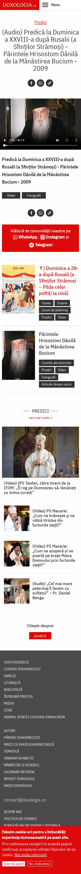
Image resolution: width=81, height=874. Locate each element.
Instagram (55, 237)
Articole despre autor (57, 384)
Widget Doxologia (19, 779)
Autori (9, 731)
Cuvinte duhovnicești (22, 669)
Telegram (43, 244)
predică (40, 635)
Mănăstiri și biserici (21, 765)
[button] (51, 4)
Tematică (11, 751)
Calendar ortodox (19, 772)
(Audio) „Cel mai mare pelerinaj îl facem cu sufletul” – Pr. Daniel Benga (52, 590)
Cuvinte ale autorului (56, 362)
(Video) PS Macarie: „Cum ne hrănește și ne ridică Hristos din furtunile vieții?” (53, 517)
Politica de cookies (20, 819)
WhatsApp (27, 237)
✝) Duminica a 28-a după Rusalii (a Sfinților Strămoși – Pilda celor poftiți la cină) (58, 280)
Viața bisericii (16, 662)
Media (9, 703)
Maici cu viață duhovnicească (29, 745)
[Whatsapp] (40, 83)
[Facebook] (31, 83)
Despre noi (13, 812)
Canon (46, 303)
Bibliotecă (13, 690)
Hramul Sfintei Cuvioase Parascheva (34, 717)
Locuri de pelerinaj (55, 310)
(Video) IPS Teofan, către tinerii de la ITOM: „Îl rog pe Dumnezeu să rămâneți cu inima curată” (40, 488)
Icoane (62, 303)
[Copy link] (49, 83)
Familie (10, 676)
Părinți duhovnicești (22, 738)
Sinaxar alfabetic (19, 758)
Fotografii (34, 195)
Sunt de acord (13, 863)
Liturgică (12, 683)
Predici (40, 22)
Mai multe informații (30, 854)
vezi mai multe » (40, 417)
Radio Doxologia (18, 786)
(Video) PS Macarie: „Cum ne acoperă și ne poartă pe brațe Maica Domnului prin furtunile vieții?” (53, 555)
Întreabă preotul (18, 697)
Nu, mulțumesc (39, 863)
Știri (8, 710)
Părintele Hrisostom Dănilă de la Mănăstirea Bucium (57, 343)
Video (11, 195)
